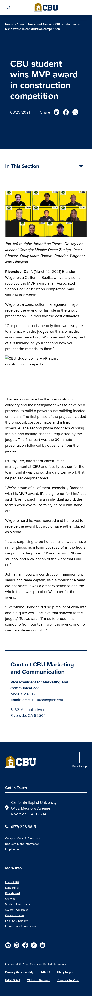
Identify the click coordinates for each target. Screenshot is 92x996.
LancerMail (12, 887)
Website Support (38, 980)
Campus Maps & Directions (23, 838)
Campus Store (14, 915)
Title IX (45, 972)
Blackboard (12, 893)
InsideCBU (12, 882)
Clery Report (65, 972)
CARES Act (12, 980)
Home (9, 24)
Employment (13, 849)
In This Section (22, 166)
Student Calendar (16, 909)
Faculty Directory (16, 921)
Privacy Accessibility (19, 972)
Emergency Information (20, 926)
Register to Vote (68, 980)
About (20, 24)
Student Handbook (17, 904)
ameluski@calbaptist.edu (42, 699)
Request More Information (22, 844)
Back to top (79, 766)
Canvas (10, 899)
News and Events (40, 24)
